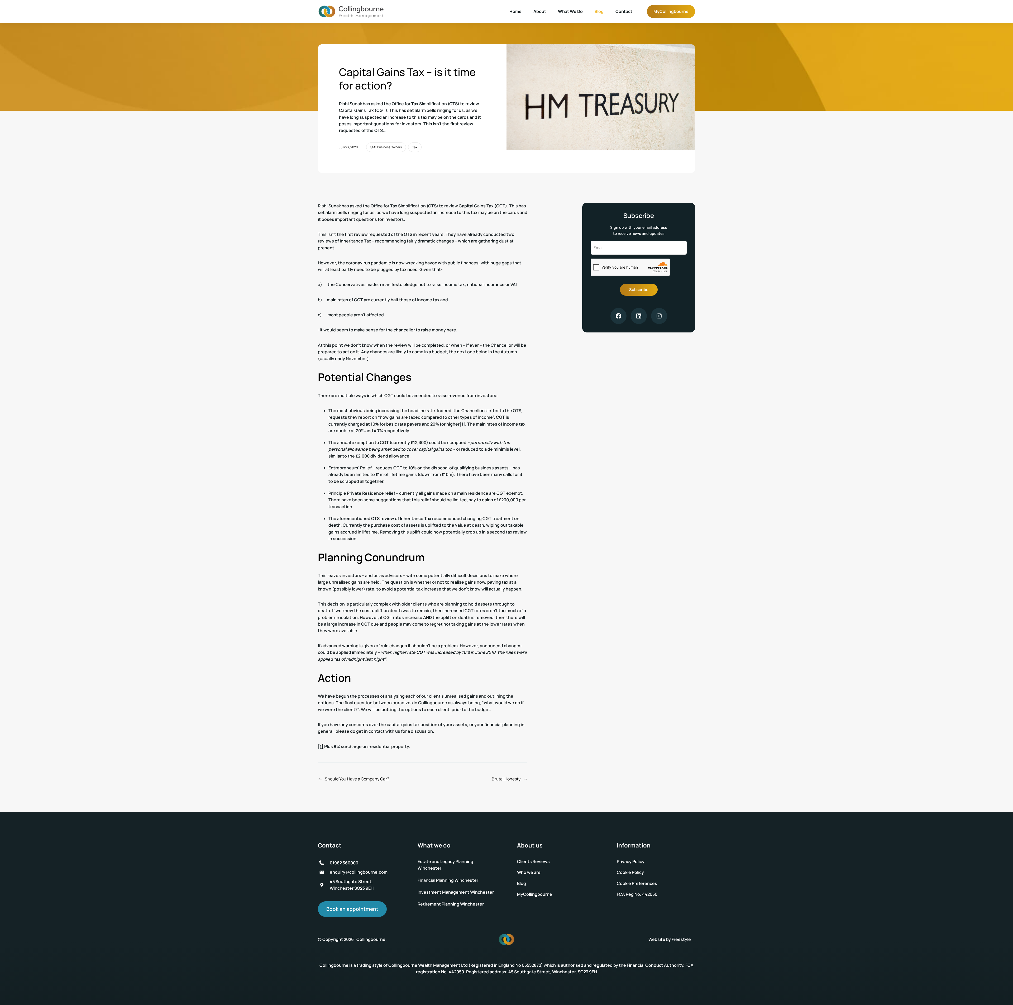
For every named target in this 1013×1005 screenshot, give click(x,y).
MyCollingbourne (671, 11)
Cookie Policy (630, 872)
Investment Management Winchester (456, 892)
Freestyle (681, 939)
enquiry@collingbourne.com (359, 872)
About (539, 11)
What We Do (570, 11)
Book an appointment (352, 909)
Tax (414, 147)
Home (515, 11)
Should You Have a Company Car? (357, 779)
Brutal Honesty (506, 779)
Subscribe (638, 289)
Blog (599, 11)
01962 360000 (344, 863)
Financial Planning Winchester (448, 880)
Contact (623, 11)
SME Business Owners (386, 147)
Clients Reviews (533, 861)
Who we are (529, 872)
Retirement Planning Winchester (451, 904)
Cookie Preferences (637, 883)
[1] (462, 424)
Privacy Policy (630, 861)
